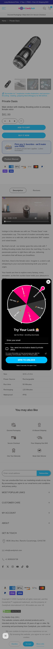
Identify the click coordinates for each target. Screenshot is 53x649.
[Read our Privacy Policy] (45, 353)
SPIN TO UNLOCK (26, 360)
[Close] (48, 282)
